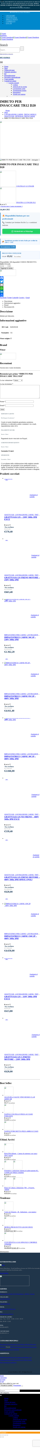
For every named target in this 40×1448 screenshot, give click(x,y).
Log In (9, 23)
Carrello (10, 21)
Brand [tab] (6, 305)
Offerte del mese (9, 70)
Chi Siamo (18, 1344)
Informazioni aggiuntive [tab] (12, 303)
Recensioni (9, 1360)
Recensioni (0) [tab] (9, 307)
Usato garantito (9, 79)
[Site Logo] (5, 35)
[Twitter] (20, 281)
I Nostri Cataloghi (14, 1349)
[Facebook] (20, 278)
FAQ (1, 1357)
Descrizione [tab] (8, 301)
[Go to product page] (17, 675)
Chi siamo (10, 16)
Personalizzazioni (9, 75)
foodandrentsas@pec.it (6, 1314)
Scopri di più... (4, 1273)
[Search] (22, 48)
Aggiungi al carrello (7, 268)
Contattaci (11, 17)
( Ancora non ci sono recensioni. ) (11, 206)
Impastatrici (17, 92)
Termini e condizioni (10, 1362)
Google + (22, 298)
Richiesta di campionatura (17, 1357)
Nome (2, 401)
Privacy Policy (23, 1360)
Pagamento (17, 1385)
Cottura (15, 85)
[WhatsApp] (20, 288)
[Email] (20, 285)
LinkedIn (15, 298)
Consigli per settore (10, 81)
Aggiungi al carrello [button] (34, 496)
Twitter (9, 298)
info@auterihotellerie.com (7, 1309)
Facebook (3, 298)
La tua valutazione (7, 380)
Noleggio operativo (10, 72)
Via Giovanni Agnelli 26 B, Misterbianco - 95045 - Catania (17, 1294)
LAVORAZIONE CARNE (24, 515)
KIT (11, 1347)
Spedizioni (6, 1357)
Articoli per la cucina (20, 87)
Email (28, 298)
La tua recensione (6, 384)
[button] (4, 44)
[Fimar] (8, 275)
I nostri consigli (14, 83)
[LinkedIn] (20, 291)
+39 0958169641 (5, 1304)
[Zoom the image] (20, 1265)
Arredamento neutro (19, 90)
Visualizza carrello (6, 1385)
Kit (5, 74)
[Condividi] (20, 295)
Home (6, 66)
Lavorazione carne (19, 88)
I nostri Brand (11, 1344)
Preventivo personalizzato (12, 77)
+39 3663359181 (5, 1299)
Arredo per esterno (19, 94)
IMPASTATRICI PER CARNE (15, 635)
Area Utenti (12, 19)
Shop (6, 68)
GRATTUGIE (9, 515)
